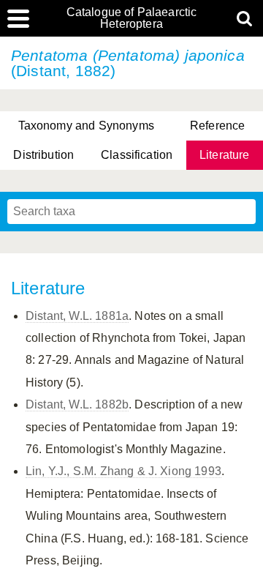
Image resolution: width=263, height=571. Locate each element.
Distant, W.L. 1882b (77, 404)
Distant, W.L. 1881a (77, 316)
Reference (217, 125)
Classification (136, 155)
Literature (224, 155)
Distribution (43, 155)
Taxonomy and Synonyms (86, 125)
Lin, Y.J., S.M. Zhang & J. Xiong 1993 (123, 471)
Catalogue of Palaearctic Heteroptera (131, 18)
